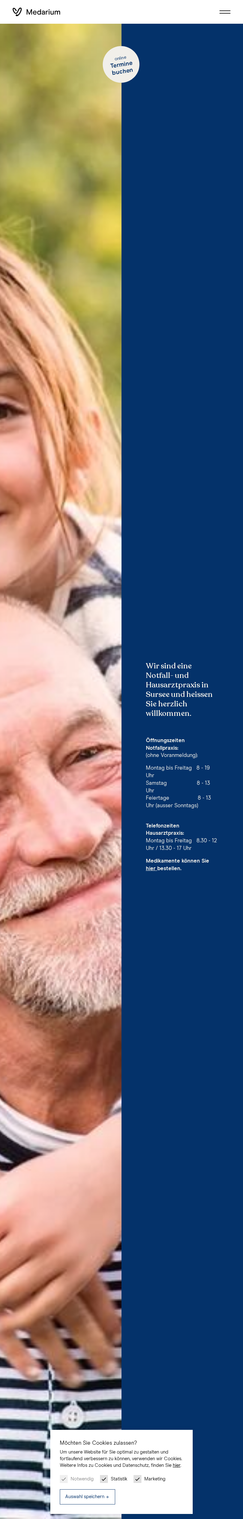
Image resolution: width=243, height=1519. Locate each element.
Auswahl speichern (84, 1496)
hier (176, 1465)
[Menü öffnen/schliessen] (224, 11)
